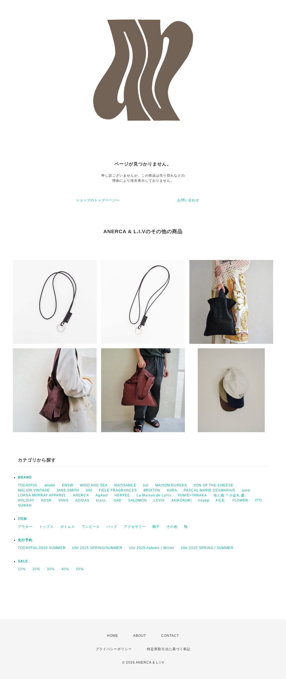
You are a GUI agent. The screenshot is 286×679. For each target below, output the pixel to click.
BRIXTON (152, 490)
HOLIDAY (26, 500)
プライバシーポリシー (114, 649)
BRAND (25, 477)
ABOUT (139, 636)
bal (146, 485)
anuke (49, 485)
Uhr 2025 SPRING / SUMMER (207, 548)
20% (36, 569)
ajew (246, 490)
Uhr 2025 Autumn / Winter (152, 548)
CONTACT (170, 636)
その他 (171, 527)
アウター (25, 527)
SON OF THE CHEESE (213, 485)
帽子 (156, 527)
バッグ (111, 527)
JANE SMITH (67, 490)
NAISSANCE (125, 485)
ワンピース (91, 527)
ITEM (22, 519)
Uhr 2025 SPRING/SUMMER (97, 548)
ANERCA (81, 495)
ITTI (258, 500)
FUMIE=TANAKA (192, 495)
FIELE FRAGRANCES (118, 490)
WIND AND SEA (94, 485)
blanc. (101, 500)
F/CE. (221, 500)
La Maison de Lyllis (154, 495)
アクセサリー (135, 527)
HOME (112, 636)
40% (65, 569)
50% (80, 569)
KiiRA (172, 490)
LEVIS (159, 500)
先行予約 (25, 540)
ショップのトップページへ (98, 200)
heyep (203, 500)
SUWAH (25, 505)
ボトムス (67, 527)
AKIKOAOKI (181, 500)
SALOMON (137, 500)
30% (51, 569)
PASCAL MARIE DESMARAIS (209, 490)
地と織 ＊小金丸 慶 (229, 495)
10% (22, 569)
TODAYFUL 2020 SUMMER (42, 548)
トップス (46, 527)
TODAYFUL (28, 485)
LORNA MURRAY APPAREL (42, 495)
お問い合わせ (188, 200)
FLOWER (240, 500)
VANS (63, 500)
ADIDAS (82, 500)
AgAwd (102, 495)
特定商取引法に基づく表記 (168, 649)
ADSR (46, 500)
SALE (23, 561)
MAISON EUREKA (171, 485)
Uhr (89, 490)
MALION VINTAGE (34, 490)
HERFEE (122, 495)
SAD (117, 500)
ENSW (67, 485)
